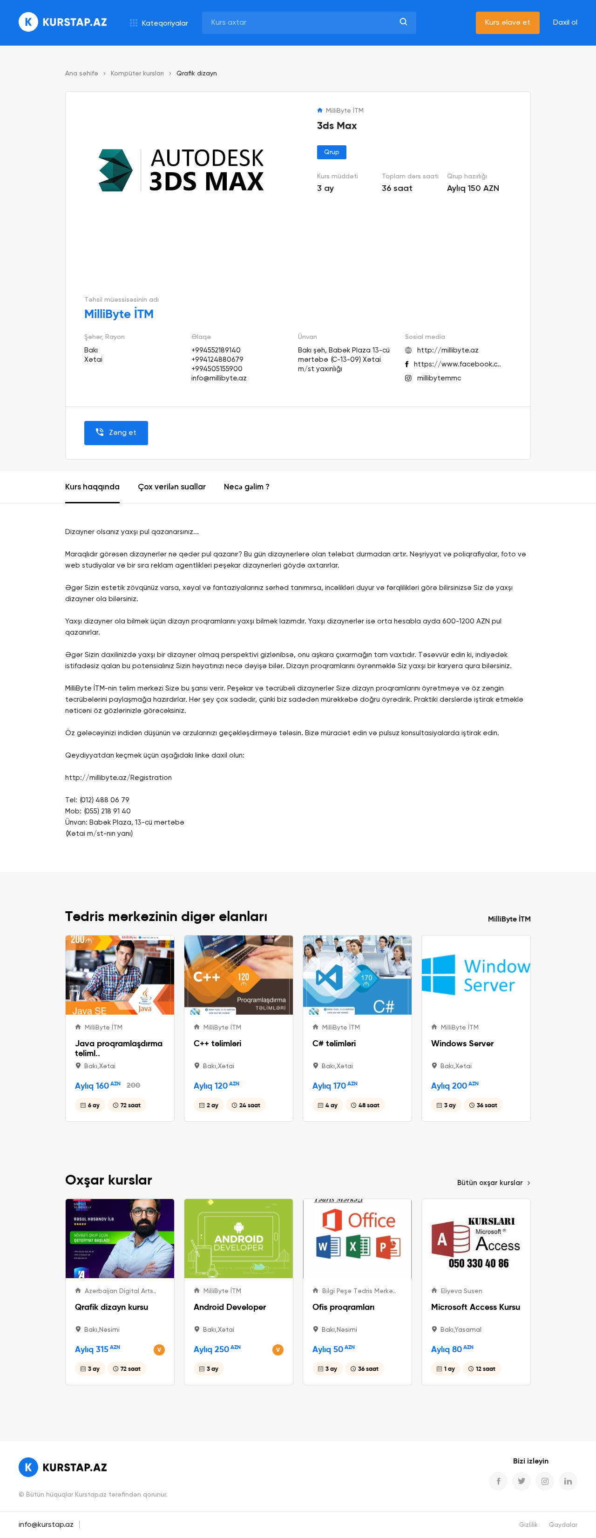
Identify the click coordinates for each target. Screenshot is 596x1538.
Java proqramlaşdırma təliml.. (119, 1048)
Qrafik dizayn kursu (111, 1307)
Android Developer (230, 1307)
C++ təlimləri (217, 1043)
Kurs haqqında (92, 487)
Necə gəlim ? (247, 487)
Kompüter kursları (137, 73)
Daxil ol (565, 23)
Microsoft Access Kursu (475, 1307)
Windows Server (462, 1043)
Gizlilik (528, 1525)
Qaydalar (563, 1525)
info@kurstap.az (46, 1525)
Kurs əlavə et (507, 23)
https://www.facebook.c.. (457, 364)
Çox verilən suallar (172, 487)
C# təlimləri (334, 1043)
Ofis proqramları (343, 1307)
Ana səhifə (81, 73)
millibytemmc (439, 378)
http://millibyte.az (448, 350)
